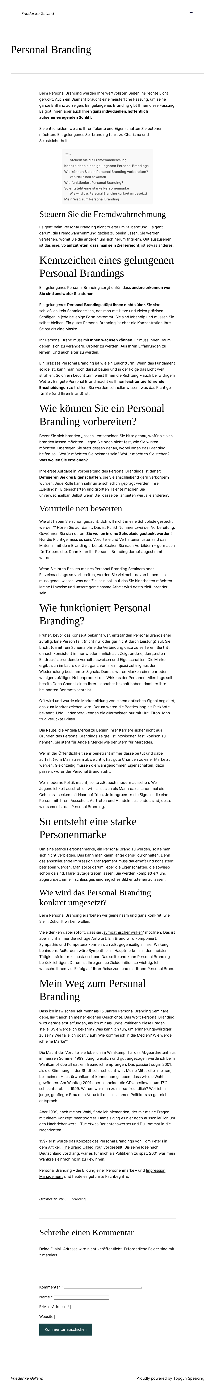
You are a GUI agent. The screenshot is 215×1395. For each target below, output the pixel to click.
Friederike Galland (37, 13)
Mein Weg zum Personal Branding (91, 199)
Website (46, 1316)
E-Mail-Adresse (54, 1306)
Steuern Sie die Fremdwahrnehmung (98, 160)
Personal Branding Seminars (120, 569)
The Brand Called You (82, 1147)
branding (79, 1199)
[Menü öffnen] (191, 13)
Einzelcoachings (53, 574)
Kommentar (51, 1287)
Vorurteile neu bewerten (88, 177)
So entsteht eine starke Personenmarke (96, 188)
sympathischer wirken (123, 932)
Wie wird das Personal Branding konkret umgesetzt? (108, 193)
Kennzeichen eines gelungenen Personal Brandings (106, 166)
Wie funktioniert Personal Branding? (93, 182)
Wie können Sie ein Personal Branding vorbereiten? (106, 172)
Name (46, 1297)
